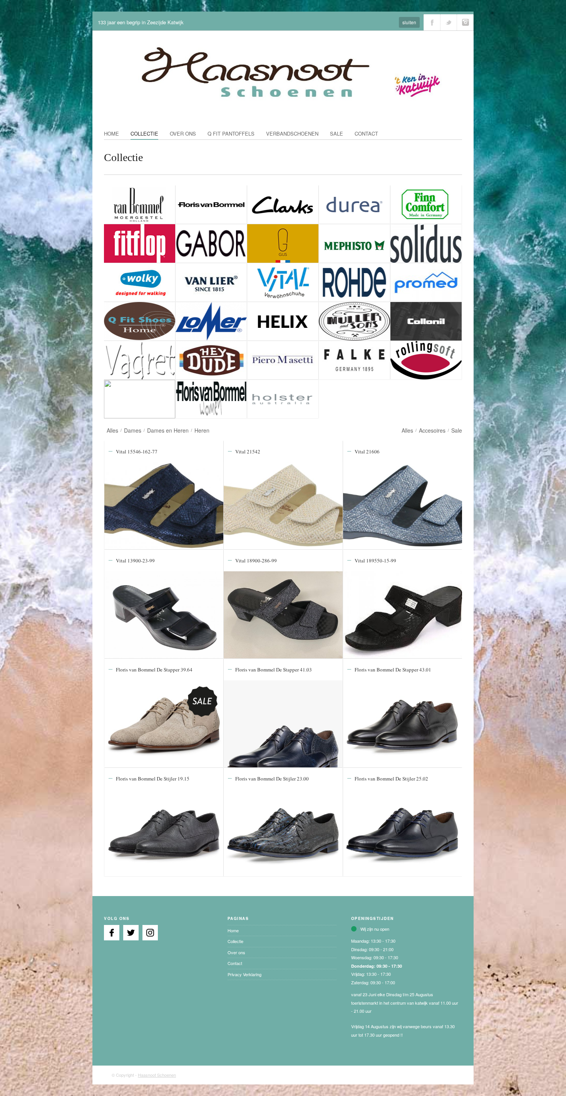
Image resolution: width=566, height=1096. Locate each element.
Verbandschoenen (292, 133)
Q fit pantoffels (231, 133)
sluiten (409, 22)
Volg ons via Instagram (465, 22)
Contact (366, 133)
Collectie (144, 133)
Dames (132, 430)
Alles (112, 430)
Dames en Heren (168, 430)
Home (111, 133)
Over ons (183, 133)
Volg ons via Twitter (448, 22)
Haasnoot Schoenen (157, 1075)
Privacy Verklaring (244, 974)
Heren (201, 430)
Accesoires (432, 430)
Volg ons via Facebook (432, 22)
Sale (336, 133)
